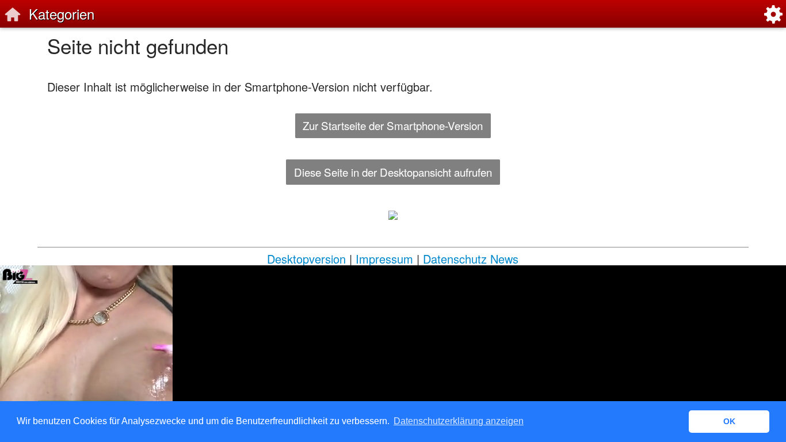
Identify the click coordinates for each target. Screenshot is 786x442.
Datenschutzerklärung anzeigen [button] (459, 421)
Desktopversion (306, 258)
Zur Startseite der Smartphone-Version (393, 125)
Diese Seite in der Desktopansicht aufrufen (393, 172)
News (504, 258)
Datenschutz (455, 258)
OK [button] (729, 421)
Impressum (384, 258)
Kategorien (61, 13)
